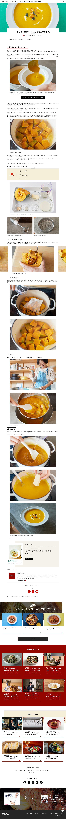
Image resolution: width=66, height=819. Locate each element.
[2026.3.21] (12, 747)
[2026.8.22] (33, 685)
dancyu (8, 596)
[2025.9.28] (33, 723)
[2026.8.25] (12, 659)
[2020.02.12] (54, 619)
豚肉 (25, 770)
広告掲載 (51, 813)
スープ (31, 585)
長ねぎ (32, 770)
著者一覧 (36, 813)
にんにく (47, 770)
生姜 (30, 772)
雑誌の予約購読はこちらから (56, 801)
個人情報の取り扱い (43, 813)
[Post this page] (29, 591)
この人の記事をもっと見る (21, 580)
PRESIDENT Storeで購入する (55, 799)
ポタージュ (37, 585)
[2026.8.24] (33, 659)
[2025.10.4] (33, 747)
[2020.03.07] (12, 619)
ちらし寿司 (38, 770)
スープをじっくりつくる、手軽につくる (35, 35)
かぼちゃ (27, 585)
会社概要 (56, 813)
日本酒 (20, 770)
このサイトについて (29, 813)
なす (34, 772)
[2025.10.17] (54, 685)
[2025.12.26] (54, 723)
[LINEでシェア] (36, 591)
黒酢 (28, 770)
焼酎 (16, 770)
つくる (12, 596)
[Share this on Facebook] (33, 591)
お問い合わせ (62, 813)
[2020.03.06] (33, 619)
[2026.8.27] (12, 723)
